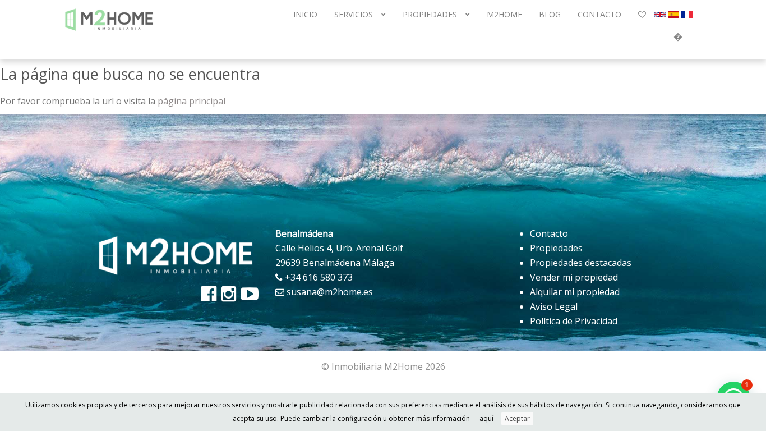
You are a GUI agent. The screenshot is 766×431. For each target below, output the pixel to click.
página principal (191, 101)
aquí (486, 418)
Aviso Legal (554, 306)
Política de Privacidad (573, 321)
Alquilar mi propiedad (575, 292)
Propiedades (556, 248)
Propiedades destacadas (580, 262)
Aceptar (517, 418)
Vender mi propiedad (574, 277)
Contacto (549, 233)
